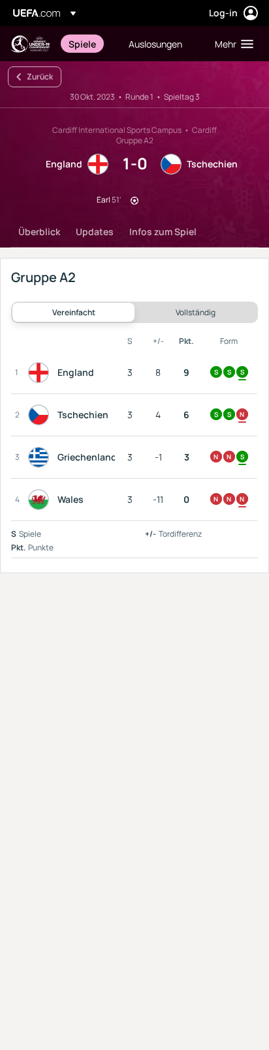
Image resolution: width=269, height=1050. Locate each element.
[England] (41, 372)
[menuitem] (87, 43)
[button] (231, 43)
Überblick (39, 231)
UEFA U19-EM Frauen (30, 44)
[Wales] (41, 499)
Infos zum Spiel (163, 231)
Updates (95, 231)
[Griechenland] (41, 457)
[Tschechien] (41, 414)
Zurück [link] (40, 76)
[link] (82, 43)
